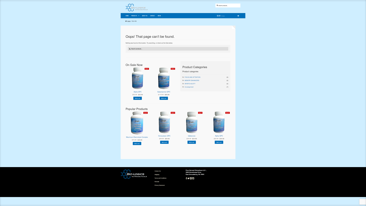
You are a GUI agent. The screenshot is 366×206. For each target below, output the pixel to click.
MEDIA (159, 16)
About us (144, 16)
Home (127, 16)
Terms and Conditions (160, 178)
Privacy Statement (160, 185)
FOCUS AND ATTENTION (192, 77)
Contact (152, 16)
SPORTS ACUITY (190, 84)
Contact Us (158, 171)
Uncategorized (189, 87)
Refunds (157, 181)
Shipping (157, 174)
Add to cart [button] (137, 98)
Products (134, 16)
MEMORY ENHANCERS (192, 80)
